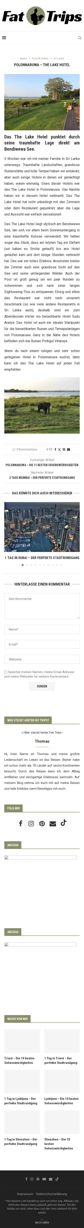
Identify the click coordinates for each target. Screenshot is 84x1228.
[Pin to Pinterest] (64, 449)
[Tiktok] (63, 825)
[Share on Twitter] (59, 449)
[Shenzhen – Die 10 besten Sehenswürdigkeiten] (62, 1122)
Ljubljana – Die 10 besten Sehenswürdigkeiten (61, 1101)
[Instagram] (31, 825)
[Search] (80, 38)
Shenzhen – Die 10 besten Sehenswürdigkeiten (58, 1143)
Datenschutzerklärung (51, 1194)
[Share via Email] (68, 449)
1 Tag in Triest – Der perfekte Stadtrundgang (60, 1060)
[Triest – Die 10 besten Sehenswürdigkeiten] (22, 1041)
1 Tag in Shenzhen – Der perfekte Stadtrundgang (20, 1141)
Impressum (25, 1194)
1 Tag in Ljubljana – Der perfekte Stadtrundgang (20, 1101)
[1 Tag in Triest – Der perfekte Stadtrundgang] (62, 1041)
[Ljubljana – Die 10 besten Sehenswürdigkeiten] (62, 1081)
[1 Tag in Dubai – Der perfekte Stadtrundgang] (42, 527)
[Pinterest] (42, 825)
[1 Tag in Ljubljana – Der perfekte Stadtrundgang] (22, 1081)
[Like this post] (50, 449)
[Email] (53, 825)
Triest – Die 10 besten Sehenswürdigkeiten (19, 1060)
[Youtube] (44, 1179)
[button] (8, 533)
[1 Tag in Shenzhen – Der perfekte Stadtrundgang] (22, 1122)
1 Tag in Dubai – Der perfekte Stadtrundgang (42, 558)
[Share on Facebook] (55, 449)
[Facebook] (21, 825)
